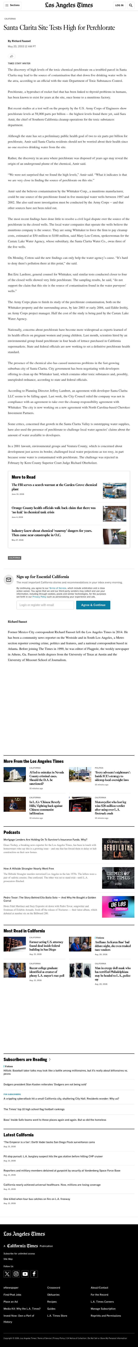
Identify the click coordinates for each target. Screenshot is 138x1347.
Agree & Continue (93, 605)
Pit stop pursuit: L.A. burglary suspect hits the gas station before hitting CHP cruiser (53, 1156)
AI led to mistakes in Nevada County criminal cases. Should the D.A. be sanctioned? (46, 778)
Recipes (52, 1302)
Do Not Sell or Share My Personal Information (107, 1338)
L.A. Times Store (57, 1316)
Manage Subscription (103, 1309)
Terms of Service (57, 588)
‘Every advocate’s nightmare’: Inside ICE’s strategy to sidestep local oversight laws (113, 776)
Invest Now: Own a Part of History (19, 1319)
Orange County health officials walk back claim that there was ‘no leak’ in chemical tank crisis (54, 510)
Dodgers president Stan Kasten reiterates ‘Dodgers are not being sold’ (45, 1084)
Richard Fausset (17, 622)
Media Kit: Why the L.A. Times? (22, 1309)
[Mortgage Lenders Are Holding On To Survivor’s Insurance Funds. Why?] (118, 849)
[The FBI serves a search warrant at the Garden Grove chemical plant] (114, 491)
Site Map (8, 1259)
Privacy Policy (39, 597)
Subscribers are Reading (25, 1059)
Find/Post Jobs (12, 1295)
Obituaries (53, 1295)
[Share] (11, 56)
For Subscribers (12, 1094)
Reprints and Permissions (106, 1316)
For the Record (99, 1295)
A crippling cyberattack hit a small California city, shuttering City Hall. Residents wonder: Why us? (61, 1099)
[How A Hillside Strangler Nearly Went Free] (118, 878)
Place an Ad (11, 1302)
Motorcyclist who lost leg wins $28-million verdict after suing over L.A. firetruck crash (110, 808)
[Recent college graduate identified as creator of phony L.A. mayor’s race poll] (15, 970)
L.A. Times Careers (102, 1302)
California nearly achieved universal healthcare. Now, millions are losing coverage (52, 1185)
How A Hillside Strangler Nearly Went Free (29, 868)
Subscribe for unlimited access (19, 1254)
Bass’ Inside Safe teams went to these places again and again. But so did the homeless (55, 1120)
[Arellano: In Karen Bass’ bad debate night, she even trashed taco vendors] (80, 944)
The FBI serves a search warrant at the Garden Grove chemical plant (54, 487)
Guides (51, 1309)
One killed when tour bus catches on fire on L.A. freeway (37, 1199)
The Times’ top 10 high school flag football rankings (34, 1109)
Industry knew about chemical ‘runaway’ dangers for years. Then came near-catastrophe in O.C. (52, 533)
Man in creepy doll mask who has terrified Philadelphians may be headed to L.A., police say (113, 974)
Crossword (53, 1288)
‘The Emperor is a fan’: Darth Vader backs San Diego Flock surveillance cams (49, 1142)
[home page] (69, 4)
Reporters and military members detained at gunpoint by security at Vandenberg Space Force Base (62, 1170)
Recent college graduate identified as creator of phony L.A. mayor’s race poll (46, 972)
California (10, 19)
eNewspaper (11, 1288)
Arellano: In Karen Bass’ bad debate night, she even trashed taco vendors (113, 946)
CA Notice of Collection (76, 1338)
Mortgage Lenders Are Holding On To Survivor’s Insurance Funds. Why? (45, 840)
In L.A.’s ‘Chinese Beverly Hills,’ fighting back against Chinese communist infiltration (46, 808)
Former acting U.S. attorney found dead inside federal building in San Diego (46, 946)
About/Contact (99, 1288)
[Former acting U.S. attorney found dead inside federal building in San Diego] (15, 944)
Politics (99, 768)
